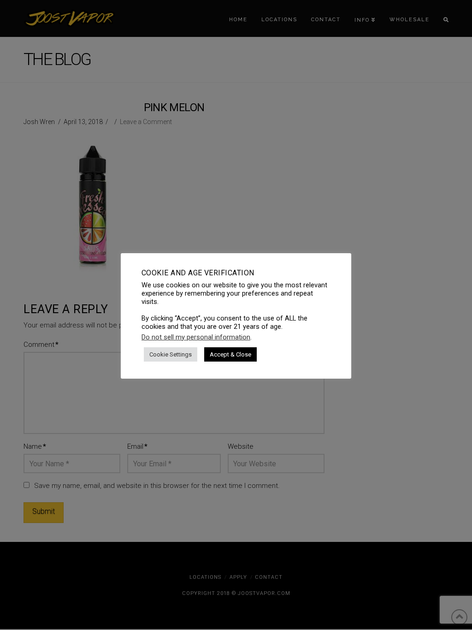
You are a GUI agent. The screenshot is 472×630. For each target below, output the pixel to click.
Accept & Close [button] (230, 354)
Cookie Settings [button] (170, 354)
